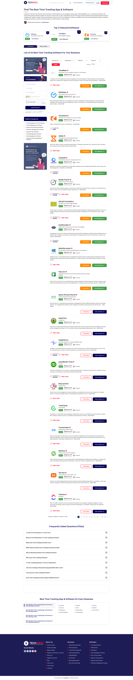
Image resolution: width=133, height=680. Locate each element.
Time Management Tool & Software (35, 123)
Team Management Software (33, 134)
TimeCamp (63, 405)
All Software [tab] (30, 46)
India (77, 607)
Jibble (61, 136)
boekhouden (64, 225)
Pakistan (94, 607)
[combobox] (28, 96)
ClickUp (62, 494)
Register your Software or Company (55, 652)
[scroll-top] (131, 672)
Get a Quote (99, 311)
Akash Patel (45, 22)
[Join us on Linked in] (30, 651)
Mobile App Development (75, 645)
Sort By (88, 64)
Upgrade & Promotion (52, 657)
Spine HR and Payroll (67, 295)
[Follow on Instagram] (33, 651)
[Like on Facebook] (25, 651)
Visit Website (98, 85)
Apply (55, 64)
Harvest (62, 473)
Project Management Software (34, 125)
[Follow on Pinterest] (35, 651)
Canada (78, 605)
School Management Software (98, 652)
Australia (61, 605)
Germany (61, 607)
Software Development (74, 652)
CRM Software (94, 647)
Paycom (62, 272)
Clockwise (63, 116)
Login (97, 3)
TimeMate (63, 70)
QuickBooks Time (66, 362)
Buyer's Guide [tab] (43, 46)
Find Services (89, 2)
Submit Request (35, 107)
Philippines (62, 610)
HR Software (94, 650)
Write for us (50, 655)
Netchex (62, 451)
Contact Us (49, 668)
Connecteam (64, 427)
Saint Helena (79, 610)
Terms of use (50, 663)
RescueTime (64, 384)
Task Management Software (33, 136)
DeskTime (62, 318)
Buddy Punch (64, 180)
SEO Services (72, 657)
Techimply (66, 677)
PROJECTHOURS (65, 201)
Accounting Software (96, 645)
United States (79, 612)
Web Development (73, 647)
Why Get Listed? (51, 645)
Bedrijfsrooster (65, 248)
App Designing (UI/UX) (74, 660)
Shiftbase (63, 92)
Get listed (105, 3)
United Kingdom (63, 612)
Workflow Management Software (35, 129)
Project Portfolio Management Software (34, 139)
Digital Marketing (73, 655)
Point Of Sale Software (96, 655)
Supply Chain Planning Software (34, 127)
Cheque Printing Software (97, 660)
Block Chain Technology (74, 663)
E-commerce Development (75, 650)
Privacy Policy (50, 665)
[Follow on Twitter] (28, 651)
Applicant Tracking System (97, 657)
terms (40, 111)
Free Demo (85, 85)
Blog (48, 660)
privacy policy (28, 112)
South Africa (95, 610)
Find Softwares (77, 2)
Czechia (94, 605)
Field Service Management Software (99, 663)
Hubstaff (62, 158)
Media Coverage (51, 650)
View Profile (102, 80)
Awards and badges (51, 647)
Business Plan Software (32, 131)
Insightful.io (63, 340)
